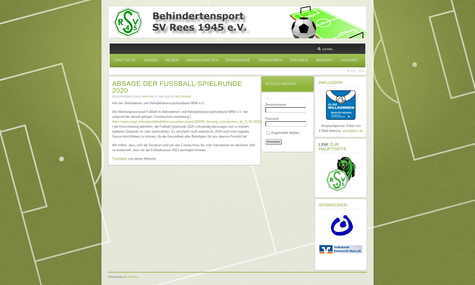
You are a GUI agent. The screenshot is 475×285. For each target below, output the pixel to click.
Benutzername (275, 104)
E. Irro (144, 96)
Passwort (272, 119)
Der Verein (182, 96)
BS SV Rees (130, 276)
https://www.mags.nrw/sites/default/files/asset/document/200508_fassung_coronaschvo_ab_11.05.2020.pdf (188, 121)
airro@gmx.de (353, 131)
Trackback (119, 159)
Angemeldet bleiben (284, 133)
